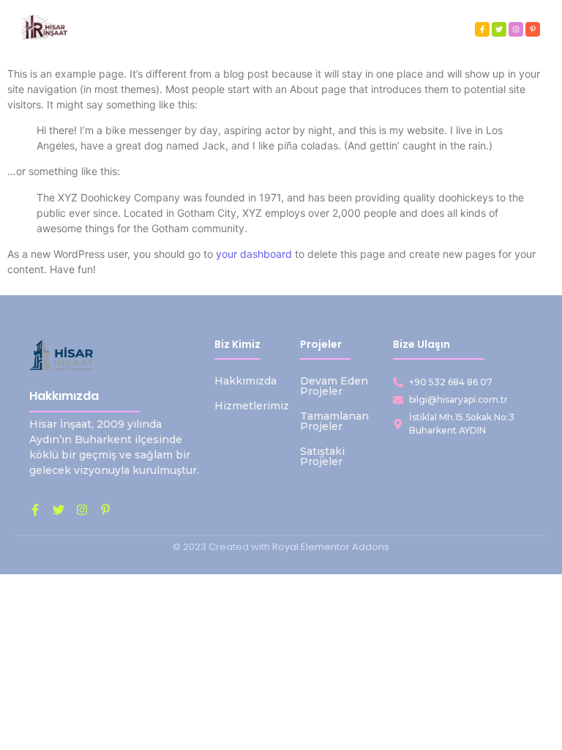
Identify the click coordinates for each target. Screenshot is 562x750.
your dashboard (254, 254)
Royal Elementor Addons (330, 547)
